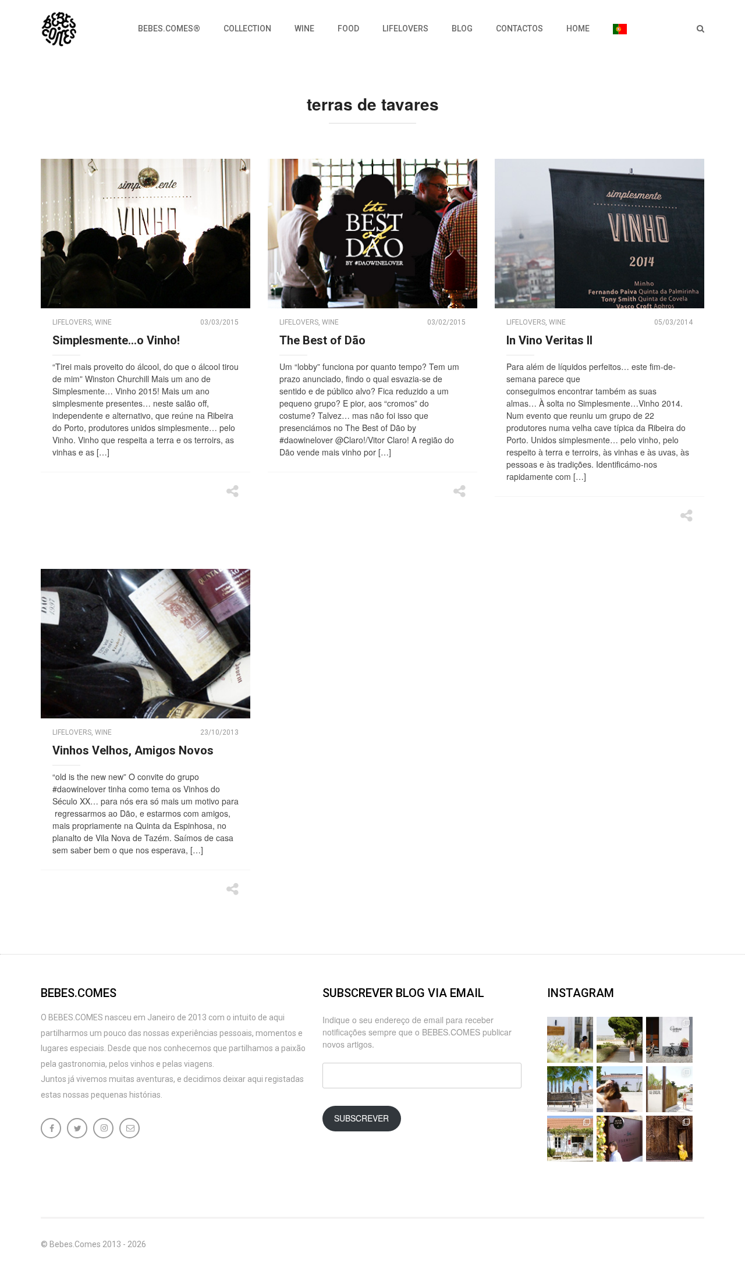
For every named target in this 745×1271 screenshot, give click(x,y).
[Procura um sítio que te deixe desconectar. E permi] (669, 1139)
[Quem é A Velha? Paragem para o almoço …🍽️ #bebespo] (570, 1139)
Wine (304, 28)
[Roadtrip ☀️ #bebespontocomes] (570, 1089)
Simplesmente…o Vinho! (116, 340)
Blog (462, 28)
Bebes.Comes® (169, 28)
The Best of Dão (322, 340)
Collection (247, 28)
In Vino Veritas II (549, 340)
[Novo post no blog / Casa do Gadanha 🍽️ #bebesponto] (570, 1040)
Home (578, 28)
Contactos (519, 28)
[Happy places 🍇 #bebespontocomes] (620, 1089)
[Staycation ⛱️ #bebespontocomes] (669, 1089)
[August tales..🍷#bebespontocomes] (669, 1040)
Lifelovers (405, 28)
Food (348, 28)
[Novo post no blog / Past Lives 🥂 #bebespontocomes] (620, 1139)
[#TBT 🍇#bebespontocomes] (620, 1040)
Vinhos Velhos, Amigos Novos (133, 750)
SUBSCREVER (361, 1118)
